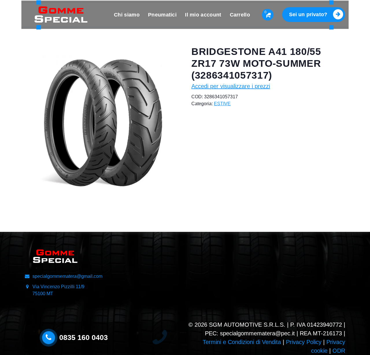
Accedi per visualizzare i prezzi (230, 86)
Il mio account (203, 15)
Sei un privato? (308, 14)
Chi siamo (127, 15)
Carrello (240, 15)
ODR (338, 350)
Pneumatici (162, 15)
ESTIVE (222, 103)
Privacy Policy (303, 342)
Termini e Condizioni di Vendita (242, 342)
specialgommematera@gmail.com (67, 276)
